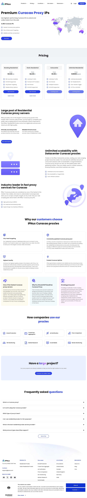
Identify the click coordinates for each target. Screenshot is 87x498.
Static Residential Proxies (26, 466)
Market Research (42, 477)
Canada (58, 469)
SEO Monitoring (42, 474)
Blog (76, 466)
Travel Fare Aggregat (43, 466)
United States (60, 466)
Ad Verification (42, 469)
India (57, 477)
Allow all (76, 485)
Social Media (41, 480)
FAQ (76, 469)
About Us (77, 464)
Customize (74, 489)
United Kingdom (60, 472)
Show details (21, 495)
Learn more (11, 96)
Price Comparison (42, 472)
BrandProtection (42, 464)
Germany (59, 474)
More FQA (43, 436)
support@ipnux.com (7, 470)
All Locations (59, 464)
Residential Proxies (25, 464)
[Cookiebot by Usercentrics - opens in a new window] (9, 495)
